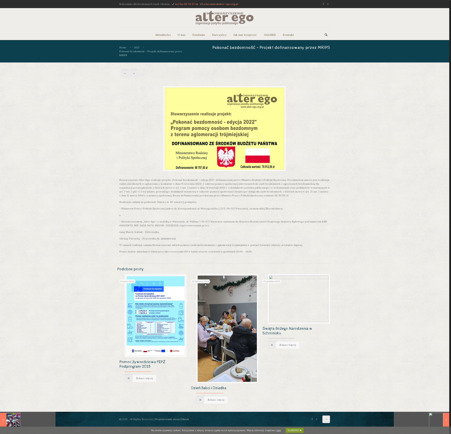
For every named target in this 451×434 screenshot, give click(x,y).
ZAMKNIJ (293, 430)
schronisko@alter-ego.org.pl (220, 4)
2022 (136, 47)
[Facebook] (323, 4)
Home (122, 47)
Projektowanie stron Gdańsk (172, 419)
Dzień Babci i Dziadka (208, 388)
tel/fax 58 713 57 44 (186, 4)
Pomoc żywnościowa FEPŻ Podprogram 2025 (142, 364)
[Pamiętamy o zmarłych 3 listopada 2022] (10, 420)
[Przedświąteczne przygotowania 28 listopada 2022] (439, 420)
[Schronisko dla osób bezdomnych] (225, 18)
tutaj (278, 430)
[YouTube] (328, 4)
